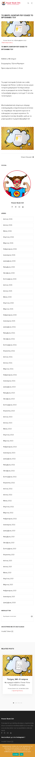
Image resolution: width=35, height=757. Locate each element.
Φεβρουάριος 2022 (10, 519)
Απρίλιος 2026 (8, 237)
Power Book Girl (7, 40)
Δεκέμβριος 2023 (9, 387)
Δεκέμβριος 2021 (9, 531)
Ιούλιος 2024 (7, 357)
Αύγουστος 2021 (8, 554)
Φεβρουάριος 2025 (10, 315)
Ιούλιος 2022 (7, 489)
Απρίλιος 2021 (8, 578)
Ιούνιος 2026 (7, 225)
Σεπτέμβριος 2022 (10, 477)
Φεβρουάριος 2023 (10, 447)
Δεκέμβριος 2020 (9, 602)
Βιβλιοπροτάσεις (7, 42)
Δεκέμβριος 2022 (9, 459)
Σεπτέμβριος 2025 (9, 279)
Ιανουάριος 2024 (9, 381)
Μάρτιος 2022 (8, 513)
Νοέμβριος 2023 (9, 393)
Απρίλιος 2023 (8, 435)
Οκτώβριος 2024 (9, 339)
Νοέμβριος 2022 (9, 465)
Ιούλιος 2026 (7, 219)
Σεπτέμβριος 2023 (10, 405)
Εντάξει (15, 754)
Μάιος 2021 (7, 572)
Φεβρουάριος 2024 (10, 375)
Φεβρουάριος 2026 (10, 249)
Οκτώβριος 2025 (9, 273)
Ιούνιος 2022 (7, 495)
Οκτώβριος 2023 (9, 399)
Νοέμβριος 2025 (9, 267)
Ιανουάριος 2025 (9, 321)
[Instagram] (15, 207)
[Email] (19, 207)
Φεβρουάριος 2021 (9, 590)
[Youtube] (23, 207)
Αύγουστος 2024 (9, 351)
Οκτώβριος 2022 (9, 471)
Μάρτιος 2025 (8, 309)
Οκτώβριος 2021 (8, 543)
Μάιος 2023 (7, 429)
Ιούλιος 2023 (7, 417)
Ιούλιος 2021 (7, 560)
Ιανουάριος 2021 (9, 596)
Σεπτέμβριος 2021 (9, 549)
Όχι (22, 754)
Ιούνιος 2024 (7, 363)
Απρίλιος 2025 (8, 303)
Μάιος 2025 (7, 297)
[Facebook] (12, 207)
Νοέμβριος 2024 (9, 333)
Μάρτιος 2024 (8, 369)
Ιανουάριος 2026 (9, 255)
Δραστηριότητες (18, 690)
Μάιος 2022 (7, 501)
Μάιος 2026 (7, 231)
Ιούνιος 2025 (7, 291)
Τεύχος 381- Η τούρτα (17, 679)
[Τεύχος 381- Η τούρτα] (17, 665)
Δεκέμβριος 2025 (9, 261)
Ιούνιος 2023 (7, 423)
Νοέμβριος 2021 (9, 537)
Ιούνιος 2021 (7, 566)
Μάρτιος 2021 (8, 584)
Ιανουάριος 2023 (9, 453)
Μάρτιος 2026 (8, 243)
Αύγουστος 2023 (9, 411)
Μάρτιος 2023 (8, 441)
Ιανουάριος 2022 (9, 525)
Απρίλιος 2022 (8, 507)
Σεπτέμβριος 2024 (10, 345)
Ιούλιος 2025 (7, 285)
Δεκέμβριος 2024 (9, 327)
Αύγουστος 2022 (9, 483)
